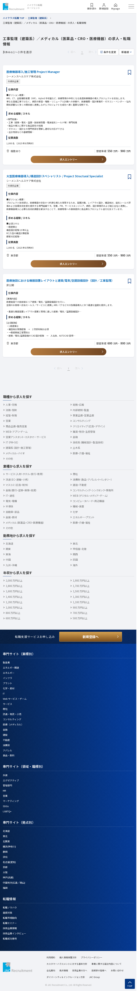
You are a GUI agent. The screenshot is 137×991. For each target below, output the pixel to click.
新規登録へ (91, 636)
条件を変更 (110, 52)
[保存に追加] (129, 73)
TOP (130, 986)
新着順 (125, 52)
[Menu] (131, 6)
